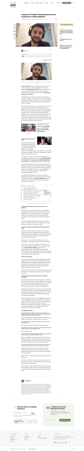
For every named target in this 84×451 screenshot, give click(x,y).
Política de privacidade (32, 448)
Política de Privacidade (28, 415)
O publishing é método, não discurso (66, 40)
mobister (73, 448)
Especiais (46, 2)
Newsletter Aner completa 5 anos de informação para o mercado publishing (66, 47)
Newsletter (58, 2)
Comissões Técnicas (13, 439)
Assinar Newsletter (33, 413)
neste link (37, 161)
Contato (52, 2)
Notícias (32, 2)
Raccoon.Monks (25, 237)
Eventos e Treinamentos (39, 2)
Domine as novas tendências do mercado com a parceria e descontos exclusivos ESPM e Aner (66, 32)
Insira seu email (17, 412)
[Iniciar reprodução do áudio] (23, 56)
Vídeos (26, 439)
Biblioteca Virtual (28, 436)
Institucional (12, 436)
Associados (12, 438)
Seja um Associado (66, 2)
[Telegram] (34, 421)
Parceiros (11, 441)
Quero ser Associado (64, 420)
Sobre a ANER (26, 2)
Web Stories (27, 438)
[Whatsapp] (30, 421)
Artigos (61, 37)
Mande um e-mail (36, 369)
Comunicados (62, 28)
